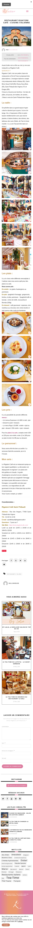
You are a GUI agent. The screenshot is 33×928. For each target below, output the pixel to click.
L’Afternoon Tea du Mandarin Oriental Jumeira (20, 830)
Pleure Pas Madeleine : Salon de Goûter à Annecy (20, 814)
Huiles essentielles (7, 866)
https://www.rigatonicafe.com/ (18, 525)
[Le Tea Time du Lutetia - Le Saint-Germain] (16, 648)
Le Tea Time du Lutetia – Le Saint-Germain (16, 663)
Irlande (17, 866)
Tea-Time (12, 878)
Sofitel (25, 875)
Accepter (6, 925)
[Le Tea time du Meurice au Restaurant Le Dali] (16, 683)
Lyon (29, 866)
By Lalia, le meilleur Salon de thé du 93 (16, 628)
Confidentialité (21, 895)
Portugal (11, 872)
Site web (4, 758)
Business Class (7, 857)
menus (4, 417)
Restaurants (23, 61)
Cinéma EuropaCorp (20, 857)
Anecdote (16, 854)
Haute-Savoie (20, 863)
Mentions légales (12, 895)
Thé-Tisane (6, 881)
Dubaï (24, 860)
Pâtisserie (18, 872)
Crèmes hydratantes (10, 860)
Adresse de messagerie (8, 750)
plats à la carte (13, 433)
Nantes (21, 869)
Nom (3, 743)
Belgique (25, 855)
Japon (23, 866)
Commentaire (5, 726)
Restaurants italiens (14, 574)
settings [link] (20, 921)
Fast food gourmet (7, 863)
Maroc (5, 869)
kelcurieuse (13, 49)
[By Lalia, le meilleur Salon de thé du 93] (16, 613)
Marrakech (14, 869)
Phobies (4, 872)
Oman (27, 869)
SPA (3, 878)
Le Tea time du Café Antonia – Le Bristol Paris (20, 839)
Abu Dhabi (5, 855)
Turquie (17, 881)
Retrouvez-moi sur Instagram (18, 785)
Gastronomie (23, 58)
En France (24, 55)
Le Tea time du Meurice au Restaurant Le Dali (16, 698)
